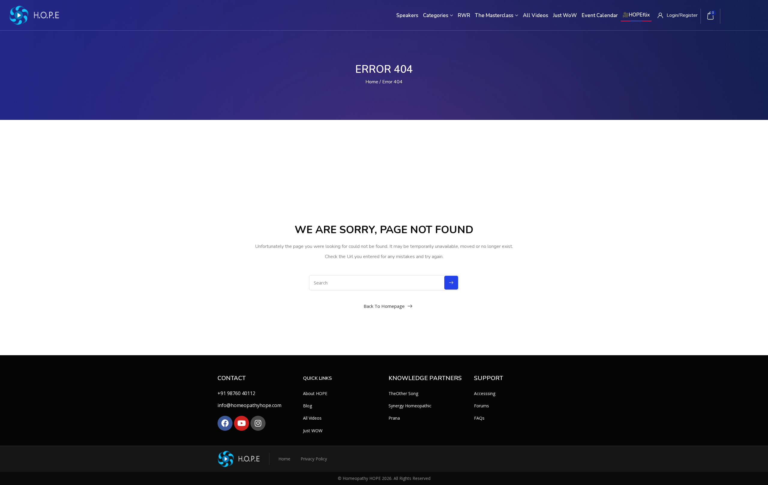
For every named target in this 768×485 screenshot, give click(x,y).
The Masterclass (494, 15)
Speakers (407, 15)
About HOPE (315, 393)
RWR (464, 15)
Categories (436, 15)
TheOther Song (403, 393)
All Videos (535, 15)
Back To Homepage (384, 306)
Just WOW (312, 430)
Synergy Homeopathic (409, 406)
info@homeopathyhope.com (249, 405)
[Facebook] (225, 423)
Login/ (673, 15)
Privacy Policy (314, 459)
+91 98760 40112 (236, 393)
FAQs (479, 418)
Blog (307, 406)
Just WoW (565, 15)
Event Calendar (600, 15)
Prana (394, 418)
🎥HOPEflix (636, 14)
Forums (481, 406)
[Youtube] (241, 423)
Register (689, 15)
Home (371, 82)
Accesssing (484, 393)
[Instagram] (258, 423)
